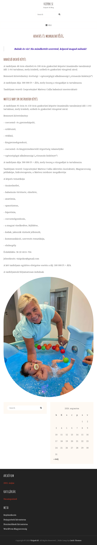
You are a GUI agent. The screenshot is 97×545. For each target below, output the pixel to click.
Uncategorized (10, 499)
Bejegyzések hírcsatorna (15, 519)
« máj (56, 459)
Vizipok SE (48, 4)
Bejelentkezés (10, 515)
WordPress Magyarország (15, 529)
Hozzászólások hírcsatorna (16, 524)
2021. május (9, 483)
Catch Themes (75, 540)
